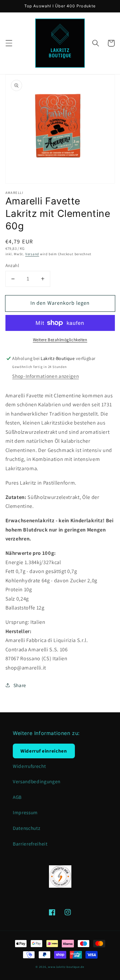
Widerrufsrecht (29, 766)
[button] (8, 43)
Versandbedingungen (36, 781)
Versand (32, 254)
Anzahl (12, 265)
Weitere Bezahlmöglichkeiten (60, 339)
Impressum (25, 812)
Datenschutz (26, 828)
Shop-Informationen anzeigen (45, 376)
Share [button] (19, 685)
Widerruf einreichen (43, 751)
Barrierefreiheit (30, 843)
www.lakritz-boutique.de (66, 967)
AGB (17, 797)
